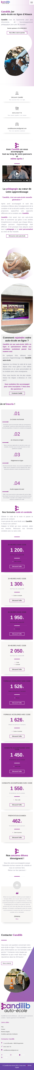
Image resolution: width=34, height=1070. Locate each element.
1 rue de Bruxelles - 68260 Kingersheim (13, 1043)
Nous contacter (7, 963)
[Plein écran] (29, 180)
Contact (3, 1029)
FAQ (2, 1026)
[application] (17, 173)
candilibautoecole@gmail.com (17, 128)
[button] (17, 174)
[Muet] (27, 180)
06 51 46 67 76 (17, 113)
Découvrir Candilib (17, 97)
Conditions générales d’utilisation (9, 1034)
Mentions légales (5, 1031)
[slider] (16, 180)
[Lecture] (4, 180)
